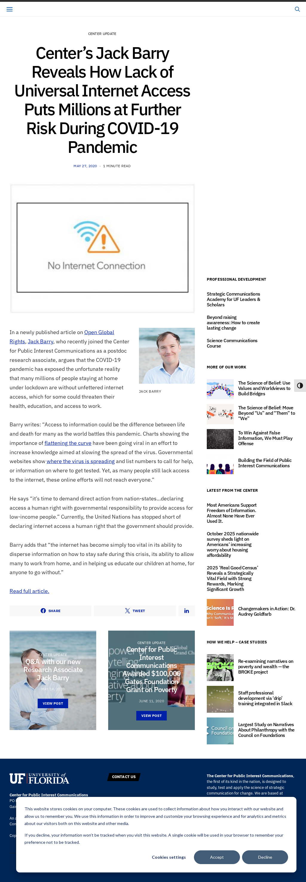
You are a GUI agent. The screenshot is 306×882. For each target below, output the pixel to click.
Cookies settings (169, 857)
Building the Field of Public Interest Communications (264, 462)
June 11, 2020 (151, 701)
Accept (217, 857)
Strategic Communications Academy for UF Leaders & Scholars (233, 299)
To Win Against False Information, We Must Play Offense (265, 438)
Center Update (102, 33)
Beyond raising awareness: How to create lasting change (233, 322)
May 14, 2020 (53, 689)
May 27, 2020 (85, 166)
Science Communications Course (232, 343)
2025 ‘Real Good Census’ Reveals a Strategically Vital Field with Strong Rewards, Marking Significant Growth (232, 578)
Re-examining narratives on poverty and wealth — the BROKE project (265, 666)
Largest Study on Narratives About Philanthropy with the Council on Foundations (266, 729)
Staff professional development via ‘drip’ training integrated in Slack (265, 698)
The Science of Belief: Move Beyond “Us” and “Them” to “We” (266, 413)
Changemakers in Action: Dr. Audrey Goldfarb (267, 611)
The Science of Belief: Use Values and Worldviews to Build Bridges (264, 388)
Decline (265, 857)
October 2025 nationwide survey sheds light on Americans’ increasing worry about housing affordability (232, 544)
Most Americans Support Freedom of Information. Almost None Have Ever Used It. (232, 513)
